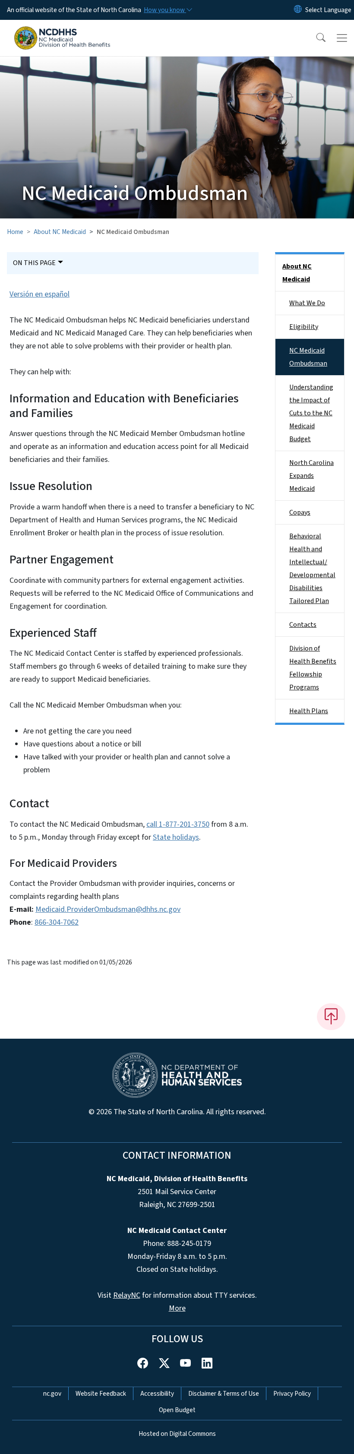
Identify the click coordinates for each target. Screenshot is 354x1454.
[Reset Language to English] (298, 9)
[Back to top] (331, 1016)
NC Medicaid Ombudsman (308, 357)
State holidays (176, 837)
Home (15, 232)
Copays (299, 512)
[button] (315, 38)
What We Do (307, 303)
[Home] (62, 30)
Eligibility (303, 327)
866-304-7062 (57, 922)
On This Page (34, 263)
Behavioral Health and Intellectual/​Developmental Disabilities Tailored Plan (312, 568)
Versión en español (39, 294)
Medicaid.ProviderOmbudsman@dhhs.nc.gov (107, 909)
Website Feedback (101, 1393)
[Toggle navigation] (342, 38)
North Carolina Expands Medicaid (311, 475)
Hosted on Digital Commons (177, 1433)
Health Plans (308, 711)
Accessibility (157, 1393)
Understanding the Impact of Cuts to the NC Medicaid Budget (311, 413)
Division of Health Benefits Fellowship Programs (312, 668)
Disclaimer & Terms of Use (223, 1393)
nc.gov (52, 1393)
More (177, 1308)
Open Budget (177, 1410)
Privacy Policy (292, 1393)
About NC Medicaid (60, 232)
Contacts (302, 624)
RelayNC (126, 1295)
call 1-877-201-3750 (177, 824)
